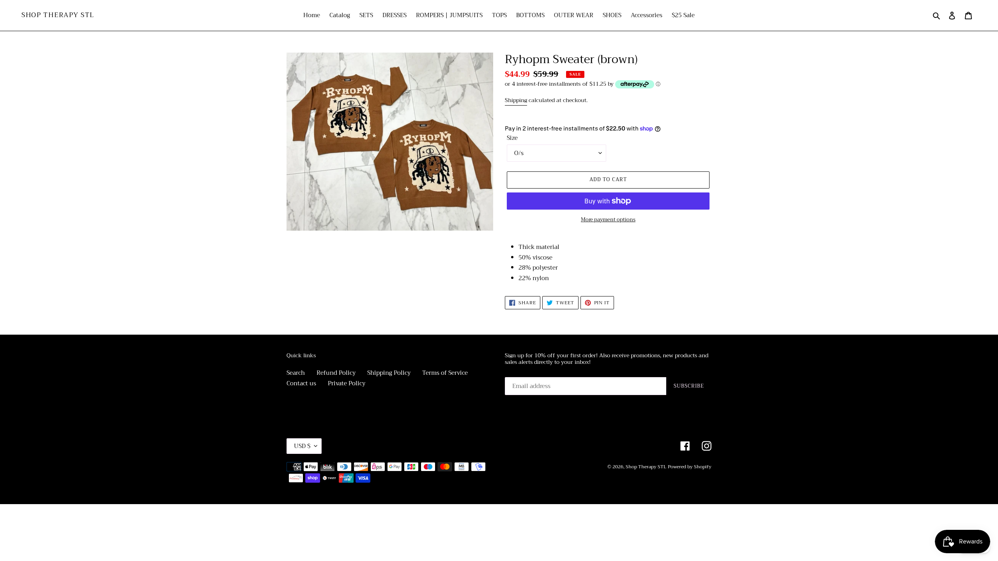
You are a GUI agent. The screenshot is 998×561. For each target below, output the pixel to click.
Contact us (301, 383)
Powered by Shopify (689, 467)
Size (512, 138)
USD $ (302, 446)
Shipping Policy (389, 373)
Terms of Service (445, 373)
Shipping (516, 100)
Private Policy (346, 383)
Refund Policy (336, 373)
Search (296, 373)
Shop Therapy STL (57, 15)
